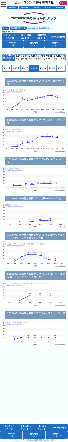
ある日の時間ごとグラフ (9, 57)
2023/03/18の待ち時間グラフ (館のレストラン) (34, 198)
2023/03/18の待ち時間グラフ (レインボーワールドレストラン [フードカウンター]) (36, 236)
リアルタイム (13, 7)
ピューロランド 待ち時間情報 (34, 2)
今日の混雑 (59, 7)
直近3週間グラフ (46, 58)
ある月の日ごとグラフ (21, 58)
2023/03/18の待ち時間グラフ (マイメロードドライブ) (36, 121)
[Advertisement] (34, 389)
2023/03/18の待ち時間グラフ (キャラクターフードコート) (36, 315)
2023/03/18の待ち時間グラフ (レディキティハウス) (35, 161)
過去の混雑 (24, 7)
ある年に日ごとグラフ (59, 58)
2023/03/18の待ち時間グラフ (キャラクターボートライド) (36, 82)
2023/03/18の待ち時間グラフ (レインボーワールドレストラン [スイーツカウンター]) (36, 275)
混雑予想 (36, 7)
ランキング (48, 7)
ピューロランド (12, 32)
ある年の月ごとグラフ (34, 58)
